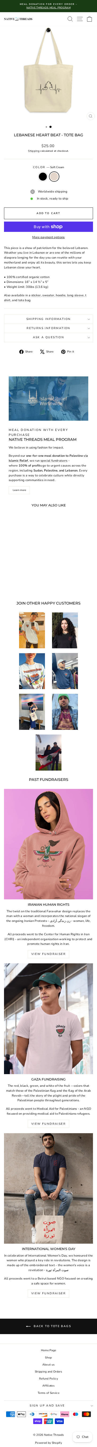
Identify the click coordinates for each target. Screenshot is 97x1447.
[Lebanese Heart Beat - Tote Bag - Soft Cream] (23, 584)
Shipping (34, 151)
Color (48, 167)
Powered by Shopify (48, 1443)
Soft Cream (54, 176)
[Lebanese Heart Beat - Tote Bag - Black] (18, 584)
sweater (48, 295)
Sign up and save (47, 1405)
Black (43, 176)
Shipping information (48, 319)
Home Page (48, 1350)
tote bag (24, 300)
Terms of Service (48, 1393)
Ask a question (48, 337)
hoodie (60, 295)
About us (48, 1364)
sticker (36, 295)
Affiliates (48, 1386)
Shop (48, 1357)
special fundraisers (54, 461)
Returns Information (48, 328)
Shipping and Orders (48, 1371)
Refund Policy (48, 1378)
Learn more (19, 490)
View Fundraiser (48, 954)
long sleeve (75, 295)
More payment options (48, 237)
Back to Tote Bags (51, 1326)
